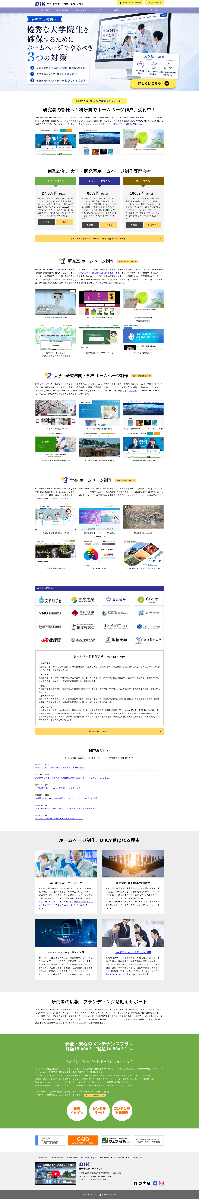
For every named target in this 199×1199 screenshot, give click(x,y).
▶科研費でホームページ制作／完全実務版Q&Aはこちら (117, 124)
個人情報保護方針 (109, 1195)
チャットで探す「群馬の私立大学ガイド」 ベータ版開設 (60, 768)
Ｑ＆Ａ (136, 10)
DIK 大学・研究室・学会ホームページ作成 (59, 4)
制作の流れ (99, 10)
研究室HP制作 (62, 10)
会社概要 (154, 10)
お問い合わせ (155, 3)
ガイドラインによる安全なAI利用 (133, 952)
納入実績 (118, 10)
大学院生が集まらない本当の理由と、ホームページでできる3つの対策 (66, 798)
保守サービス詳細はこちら (94, 1095)
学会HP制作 (81, 10)
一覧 (106, 751)
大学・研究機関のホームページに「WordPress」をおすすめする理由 (65, 808)
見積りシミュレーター (131, 3)
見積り (66, 222)
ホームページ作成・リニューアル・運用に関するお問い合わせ (98, 239)
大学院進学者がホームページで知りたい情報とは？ (57, 788)
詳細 (47, 222)
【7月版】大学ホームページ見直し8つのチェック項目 (59, 819)
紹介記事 (133, 391)
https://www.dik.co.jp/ (97, 1179)
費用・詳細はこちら (126, 261)
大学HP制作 (44, 10)
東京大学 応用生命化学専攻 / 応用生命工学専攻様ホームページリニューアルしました (72, 778)
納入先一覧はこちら (98, 731)
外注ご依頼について (136, 1158)
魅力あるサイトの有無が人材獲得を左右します (99, 273)
